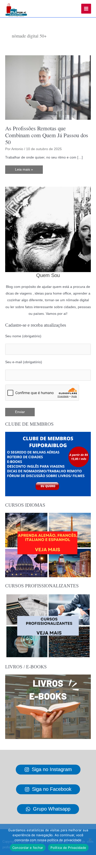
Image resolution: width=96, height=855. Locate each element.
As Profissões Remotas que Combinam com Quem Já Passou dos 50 (46, 135)
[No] (89, 839)
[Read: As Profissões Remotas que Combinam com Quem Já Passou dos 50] (48, 87)
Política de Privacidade (68, 848)
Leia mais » (24, 170)
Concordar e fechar (27, 848)
